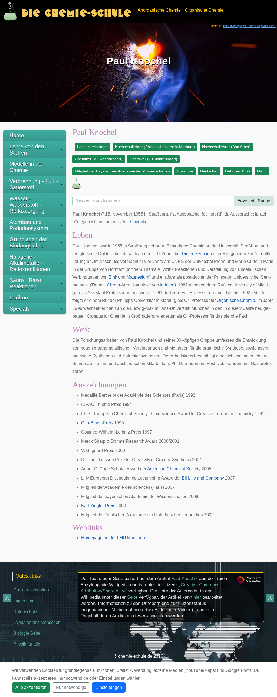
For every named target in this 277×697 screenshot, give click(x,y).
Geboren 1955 (237, 171)
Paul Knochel (184, 578)
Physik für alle (26, 644)
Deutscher (209, 171)
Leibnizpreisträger (92, 147)
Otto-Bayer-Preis (97, 423)
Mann (262, 171)
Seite (132, 597)
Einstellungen (108, 687)
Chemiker (139, 221)
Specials (19, 309)
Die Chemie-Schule (76, 11)
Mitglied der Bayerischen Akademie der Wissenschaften (122, 171)
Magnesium (138, 277)
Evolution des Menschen (37, 622)
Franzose (185, 171)
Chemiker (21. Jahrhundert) (99, 159)
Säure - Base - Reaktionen (27, 283)
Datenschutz (25, 611)
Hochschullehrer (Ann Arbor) (226, 147)
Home (16, 135)
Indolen (167, 285)
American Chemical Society (173, 469)
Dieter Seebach (197, 253)
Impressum (23, 600)
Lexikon (18, 298)
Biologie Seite (26, 633)
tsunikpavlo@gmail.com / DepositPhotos (249, 26)
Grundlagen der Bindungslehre (28, 242)
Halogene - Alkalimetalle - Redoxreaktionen (29, 263)
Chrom (113, 285)
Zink (113, 277)
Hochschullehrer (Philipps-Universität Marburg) (155, 147)
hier (197, 597)
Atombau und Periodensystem (28, 225)
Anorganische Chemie (159, 10)
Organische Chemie (204, 10)
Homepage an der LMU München (113, 537)
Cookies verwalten (31, 590)
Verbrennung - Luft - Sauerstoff (33, 184)
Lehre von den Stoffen (26, 150)
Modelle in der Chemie (26, 167)
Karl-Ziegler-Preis (98, 505)
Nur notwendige (71, 687)
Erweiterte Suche (253, 200)
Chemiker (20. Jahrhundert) (153, 159)
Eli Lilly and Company (203, 478)
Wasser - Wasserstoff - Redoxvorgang (26, 205)
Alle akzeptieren (31, 687)
